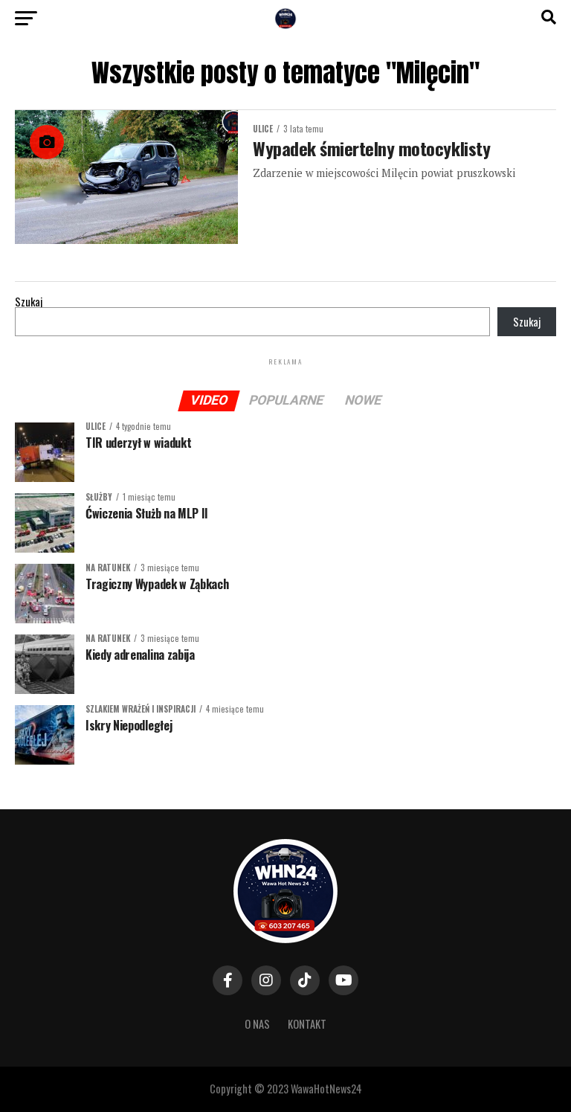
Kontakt (307, 1024)
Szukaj (28, 301)
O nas (257, 1024)
